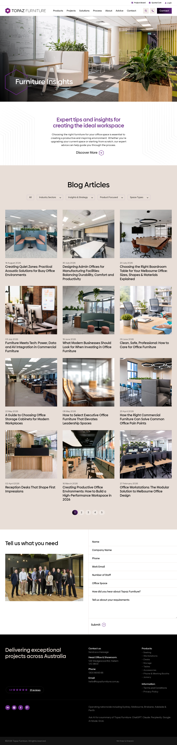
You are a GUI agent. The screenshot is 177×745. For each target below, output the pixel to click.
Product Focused (109, 197)
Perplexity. (157, 717)
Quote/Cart (156, 3)
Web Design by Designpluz (125, 741)
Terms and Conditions (155, 687)
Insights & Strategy (78, 197)
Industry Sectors (47, 197)
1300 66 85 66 (95, 672)
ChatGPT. (137, 717)
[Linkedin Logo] (7, 707)
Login (169, 3)
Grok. (101, 721)
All (30, 197)
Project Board (139, 3)
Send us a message (98, 652)
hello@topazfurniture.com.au (103, 681)
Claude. (147, 717)
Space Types (136, 197)
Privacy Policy (150, 691)
